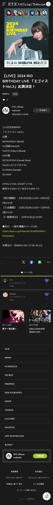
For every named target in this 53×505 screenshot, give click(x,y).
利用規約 (38, 471)
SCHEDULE (11, 366)
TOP (7, 349)
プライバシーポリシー (14, 478)
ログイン (48, 4)
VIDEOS (9, 410)
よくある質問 (38, 484)
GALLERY (10, 418)
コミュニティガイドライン (38, 478)
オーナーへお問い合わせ (26, 490)
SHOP (8, 401)
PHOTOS (10, 427)
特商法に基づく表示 (14, 484)
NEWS (5, 94)
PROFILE (10, 384)
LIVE (15, 94)
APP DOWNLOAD (14, 436)
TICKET (9, 375)
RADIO (8, 444)
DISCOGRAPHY (13, 392)
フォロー (43, 110)
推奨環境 (14, 471)
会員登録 (40, 456)
